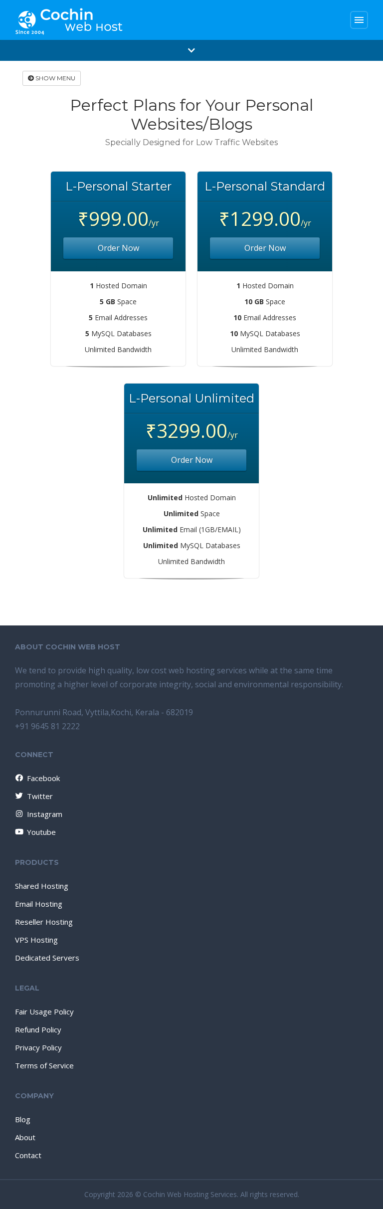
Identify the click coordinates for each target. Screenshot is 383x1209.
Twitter (40, 796)
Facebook (43, 778)
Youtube (41, 832)
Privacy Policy (38, 1047)
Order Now (118, 247)
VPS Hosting (36, 940)
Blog (22, 1119)
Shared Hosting (41, 886)
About (25, 1137)
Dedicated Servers (47, 958)
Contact (28, 1155)
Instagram (44, 814)
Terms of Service (44, 1065)
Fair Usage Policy (44, 1011)
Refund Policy (38, 1029)
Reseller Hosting (44, 922)
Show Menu (54, 78)
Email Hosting (38, 904)
